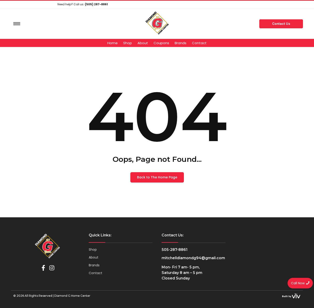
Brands (94, 265)
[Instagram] (52, 268)
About (93, 257)
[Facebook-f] (43, 268)
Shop (93, 249)
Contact (95, 273)
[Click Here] (16, 23)
